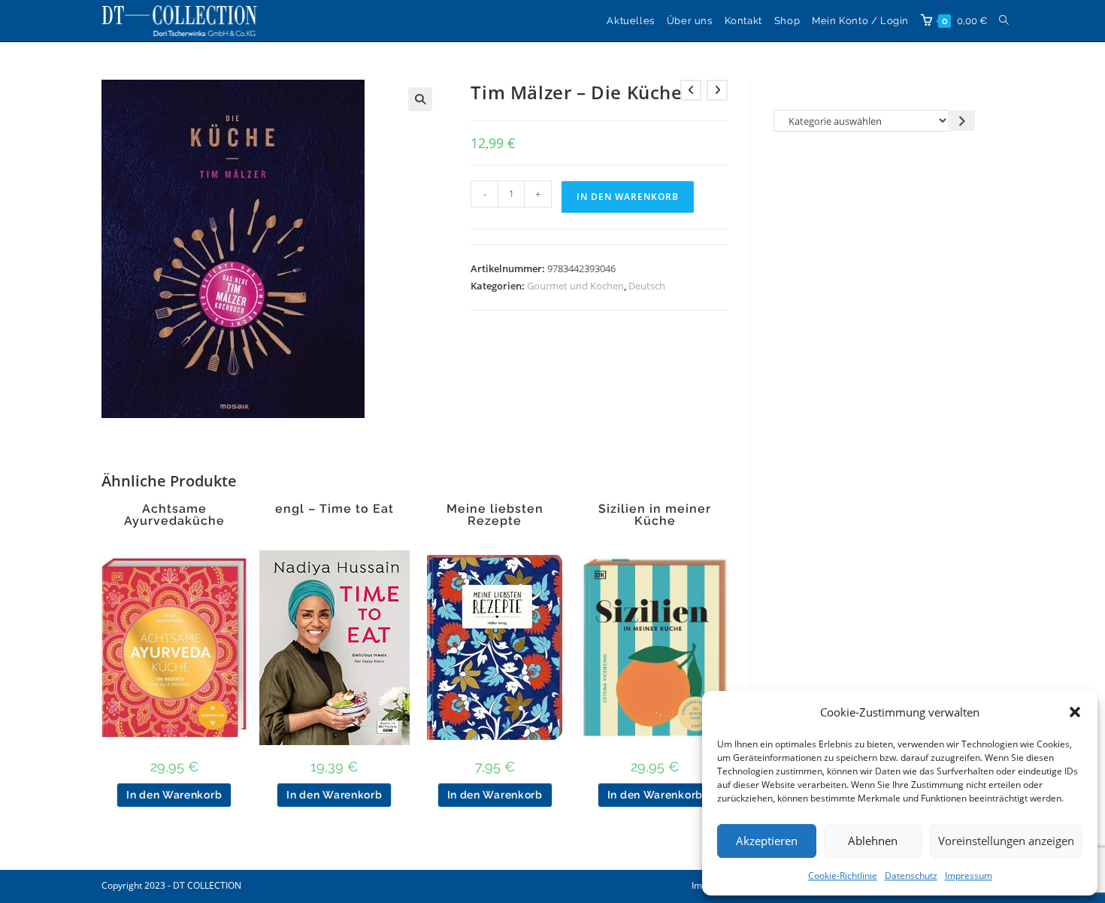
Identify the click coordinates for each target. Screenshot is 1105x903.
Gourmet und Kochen (575, 285)
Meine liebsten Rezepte (495, 515)
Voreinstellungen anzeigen (1006, 840)
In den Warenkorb (628, 196)
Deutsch (646, 285)
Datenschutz (911, 875)
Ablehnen (873, 840)
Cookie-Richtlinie (842, 875)
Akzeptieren (767, 840)
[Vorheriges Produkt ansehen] (690, 90)
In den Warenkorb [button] (174, 795)
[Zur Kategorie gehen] (962, 121)
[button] (1074, 712)
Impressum (968, 875)
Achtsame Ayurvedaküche (174, 515)
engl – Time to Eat (334, 509)
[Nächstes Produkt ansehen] (717, 90)
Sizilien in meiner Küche (654, 515)
